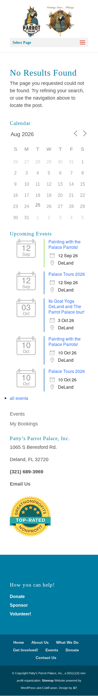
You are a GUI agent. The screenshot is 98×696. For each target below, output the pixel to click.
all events (19, 398)
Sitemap (48, 680)
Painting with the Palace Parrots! (64, 244)
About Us (40, 642)
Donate (17, 596)
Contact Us (46, 657)
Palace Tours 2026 (66, 274)
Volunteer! (20, 614)
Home (18, 642)
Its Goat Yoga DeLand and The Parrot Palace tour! (66, 306)
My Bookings (24, 424)
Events (17, 414)
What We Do (67, 642)
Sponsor (19, 605)
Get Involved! (25, 650)
